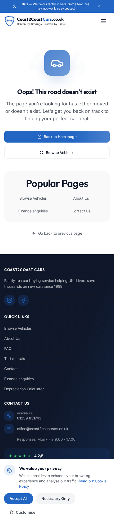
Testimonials (14, 358)
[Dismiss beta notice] (99, 6)
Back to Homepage (60, 136)
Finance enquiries (33, 211)
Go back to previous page (60, 233)
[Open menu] (103, 21)
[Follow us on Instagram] (9, 300)
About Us (81, 198)
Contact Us (81, 211)
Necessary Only (55, 498)
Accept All (19, 498)
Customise (25, 512)
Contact (11, 368)
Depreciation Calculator (24, 389)
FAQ (7, 348)
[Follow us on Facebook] (23, 300)
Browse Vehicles (60, 152)
